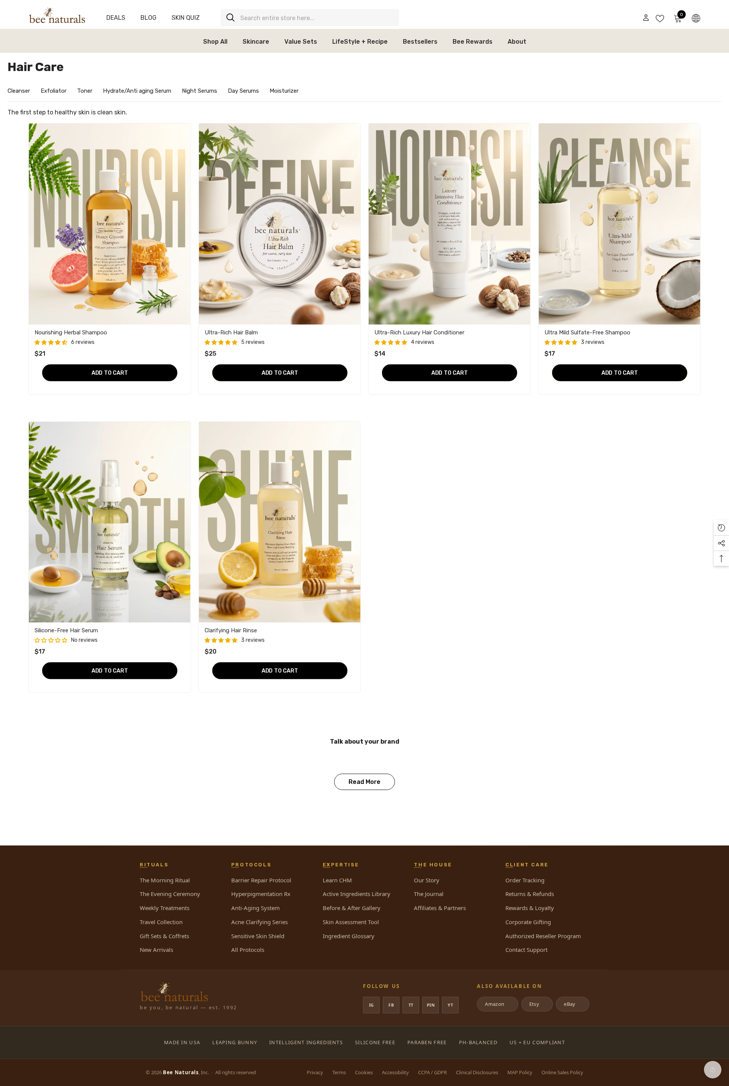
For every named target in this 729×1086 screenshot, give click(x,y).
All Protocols (247, 949)
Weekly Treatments (164, 908)
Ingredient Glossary (348, 936)
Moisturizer (284, 90)
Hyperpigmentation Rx (260, 894)
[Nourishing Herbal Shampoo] (110, 223)
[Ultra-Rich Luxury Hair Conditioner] (449, 223)
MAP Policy (519, 1072)
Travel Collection (161, 922)
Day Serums (243, 90)
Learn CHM (337, 880)
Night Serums (199, 90)
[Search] (310, 17)
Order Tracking (524, 880)
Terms (339, 1072)
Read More (364, 781)
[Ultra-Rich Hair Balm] (280, 223)
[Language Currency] (696, 17)
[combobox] (317, 17)
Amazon (497, 1004)
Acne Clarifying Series (259, 922)
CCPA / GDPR (432, 1072)
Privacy (315, 1072)
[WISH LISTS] (660, 18)
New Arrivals (156, 949)
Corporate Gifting (528, 922)
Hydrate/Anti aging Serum (137, 90)
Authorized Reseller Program (543, 936)
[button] (51, 342)
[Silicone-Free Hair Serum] (110, 522)
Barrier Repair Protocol (261, 880)
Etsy (536, 1004)
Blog (148, 17)
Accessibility (395, 1072)
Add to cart (110, 372)
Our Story (426, 880)
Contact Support (526, 949)
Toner (84, 90)
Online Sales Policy (562, 1072)
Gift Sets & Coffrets (164, 936)
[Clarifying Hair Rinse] (280, 522)
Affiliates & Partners (440, 908)
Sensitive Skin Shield (257, 936)
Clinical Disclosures (477, 1072)
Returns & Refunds (529, 894)
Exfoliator (53, 90)
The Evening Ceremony (170, 894)
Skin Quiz (186, 17)
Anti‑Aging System (255, 908)
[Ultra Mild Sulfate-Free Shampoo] (620, 223)
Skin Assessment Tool (351, 922)
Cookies (364, 1072)
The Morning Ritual (165, 880)
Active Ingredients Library (356, 894)
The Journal (428, 894)
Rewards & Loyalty (529, 908)
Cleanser (19, 90)
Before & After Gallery (351, 908)
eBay (572, 1004)
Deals (115, 17)
